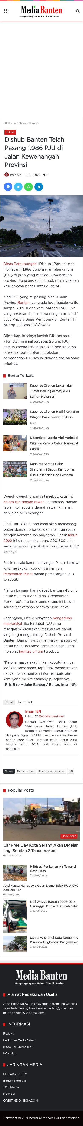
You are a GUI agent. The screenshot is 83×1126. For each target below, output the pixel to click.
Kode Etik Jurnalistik (18, 1047)
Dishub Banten (25, 771)
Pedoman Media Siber (19, 1040)
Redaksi (9, 1033)
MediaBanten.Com (51, 716)
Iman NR (15, 175)
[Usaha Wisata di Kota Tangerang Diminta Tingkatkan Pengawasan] (15, 944)
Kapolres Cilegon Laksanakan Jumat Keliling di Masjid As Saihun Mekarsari (51, 391)
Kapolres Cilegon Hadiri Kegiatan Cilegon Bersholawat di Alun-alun (54, 417)
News (22, 123)
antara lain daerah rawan (23, 502)
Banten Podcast (14, 1081)
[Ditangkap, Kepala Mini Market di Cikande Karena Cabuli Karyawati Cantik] (15, 443)
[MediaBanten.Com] (41, 11)
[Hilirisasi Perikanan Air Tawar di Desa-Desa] (15, 873)
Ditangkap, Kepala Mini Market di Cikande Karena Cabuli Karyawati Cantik (54, 443)
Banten (24, 302)
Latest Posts (26, 702)
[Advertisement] (41, 66)
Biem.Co (9, 1094)
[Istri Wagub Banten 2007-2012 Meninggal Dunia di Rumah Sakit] (15, 916)
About (9, 702)
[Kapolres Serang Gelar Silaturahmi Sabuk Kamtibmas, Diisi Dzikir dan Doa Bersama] (15, 469)
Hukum (34, 123)
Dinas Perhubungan (20, 264)
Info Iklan (9, 1053)
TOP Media (11, 1087)
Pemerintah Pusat (18, 574)
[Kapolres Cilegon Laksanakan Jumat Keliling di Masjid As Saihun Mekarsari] (15, 391)
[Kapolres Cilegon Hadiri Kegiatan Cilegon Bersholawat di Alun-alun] (15, 417)
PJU (71, 771)
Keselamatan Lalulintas (51, 771)
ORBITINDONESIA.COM (20, 1100)
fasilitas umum (31, 651)
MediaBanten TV (15, 1074)
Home (11, 123)
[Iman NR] (14, 727)
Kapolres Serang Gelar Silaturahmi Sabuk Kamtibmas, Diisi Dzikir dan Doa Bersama (52, 470)
